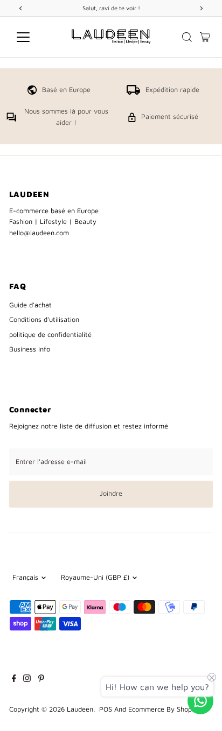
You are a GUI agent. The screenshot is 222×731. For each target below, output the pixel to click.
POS (105, 709)
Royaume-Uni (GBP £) (95, 577)
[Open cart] (205, 37)
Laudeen (80, 709)
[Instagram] (26, 680)
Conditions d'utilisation (44, 319)
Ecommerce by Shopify (164, 709)
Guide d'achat (30, 305)
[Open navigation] (33, 37)
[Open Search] (187, 37)
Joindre (111, 493)
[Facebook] (14, 680)
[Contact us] (200, 700)
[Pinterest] (41, 680)
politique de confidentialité (50, 335)
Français (25, 577)
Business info (29, 349)
